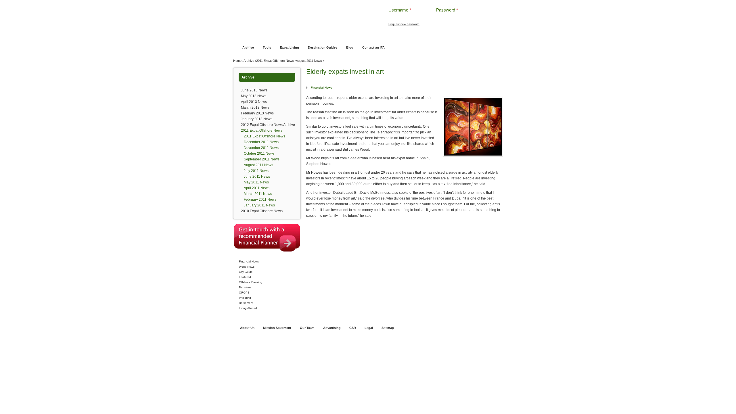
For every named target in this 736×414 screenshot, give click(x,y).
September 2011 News (261, 159)
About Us (247, 327)
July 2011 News (256, 171)
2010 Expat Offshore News (262, 211)
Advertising (332, 327)
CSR (352, 327)
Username (399, 10)
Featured (245, 277)
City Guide (246, 271)
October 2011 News (259, 154)
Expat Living (289, 47)
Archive (248, 47)
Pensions (245, 287)
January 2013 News (256, 119)
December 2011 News (261, 142)
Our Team (307, 327)
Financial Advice (262, 36)
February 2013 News (257, 113)
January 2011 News (259, 205)
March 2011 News (258, 194)
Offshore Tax (441, 36)
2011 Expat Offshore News (275, 60)
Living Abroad (248, 308)
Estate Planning (415, 36)
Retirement (246, 302)
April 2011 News (256, 188)
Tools (267, 47)
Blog (349, 47)
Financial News (249, 261)
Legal (369, 327)
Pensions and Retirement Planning (337, 36)
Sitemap (388, 327)
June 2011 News (257, 177)
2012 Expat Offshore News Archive (268, 125)
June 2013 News (254, 90)
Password (447, 10)
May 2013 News (253, 96)
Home (241, 36)
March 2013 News (255, 108)
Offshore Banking (292, 36)
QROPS (244, 292)
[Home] (301, 14)
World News (246, 266)
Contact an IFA (373, 47)
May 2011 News (256, 182)
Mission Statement (277, 327)
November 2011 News (261, 148)
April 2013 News (254, 102)
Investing (245, 297)
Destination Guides (322, 47)
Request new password (403, 24)
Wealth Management (383, 36)
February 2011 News (260, 200)
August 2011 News (309, 60)
